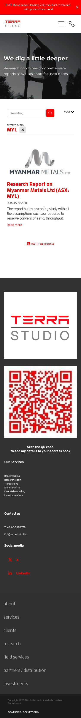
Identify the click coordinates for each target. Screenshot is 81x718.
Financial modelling (14, 491)
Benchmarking (12, 475)
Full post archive (46, 243)
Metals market (12, 487)
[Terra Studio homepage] (30, 24)
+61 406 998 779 (16, 527)
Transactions (11, 483)
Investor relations (13, 495)
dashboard (35, 700)
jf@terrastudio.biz (16, 534)
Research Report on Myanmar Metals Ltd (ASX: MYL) (38, 190)
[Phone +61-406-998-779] (72, 24)
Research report (12, 479)
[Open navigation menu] (61, 24)
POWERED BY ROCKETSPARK (23, 712)
